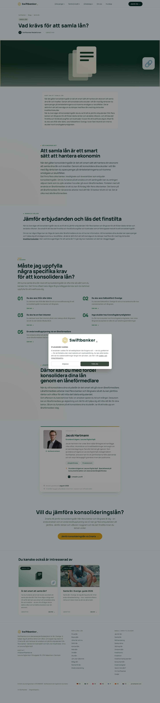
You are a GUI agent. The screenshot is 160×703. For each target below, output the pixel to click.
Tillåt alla (94, 364)
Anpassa (65, 364)
